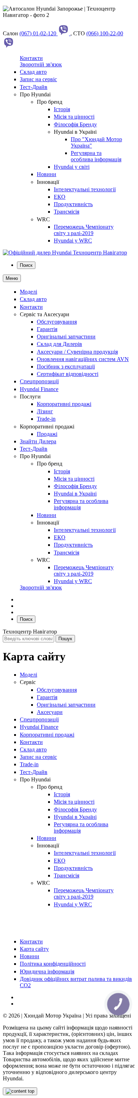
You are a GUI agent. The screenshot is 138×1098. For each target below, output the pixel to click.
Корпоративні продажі (64, 404)
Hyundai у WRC (73, 241)
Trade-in (46, 419)
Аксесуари (50, 712)
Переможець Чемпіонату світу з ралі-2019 (84, 230)
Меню (12, 278)
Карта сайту (34, 949)
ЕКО (59, 197)
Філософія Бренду (75, 124)
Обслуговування (57, 322)
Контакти (31, 58)
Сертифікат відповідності (67, 374)
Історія (62, 109)
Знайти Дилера (38, 441)
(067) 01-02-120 (38, 33)
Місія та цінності (74, 117)
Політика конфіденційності (53, 964)
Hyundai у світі (72, 167)
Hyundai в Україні (75, 494)
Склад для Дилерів (59, 344)
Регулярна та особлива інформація (96, 156)
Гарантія (47, 329)
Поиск (26, 265)
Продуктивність (73, 204)
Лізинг (45, 411)
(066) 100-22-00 (104, 33)
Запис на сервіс (38, 79)
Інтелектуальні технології (85, 189)
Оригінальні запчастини (66, 337)
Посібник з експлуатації (66, 367)
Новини (46, 174)
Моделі (28, 292)
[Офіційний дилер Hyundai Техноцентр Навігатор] (65, 253)
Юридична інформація (47, 971)
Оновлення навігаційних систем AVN (83, 359)
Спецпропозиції (39, 381)
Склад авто (33, 72)
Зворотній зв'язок (41, 64)
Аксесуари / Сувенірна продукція (77, 352)
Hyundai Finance (39, 389)
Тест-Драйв (33, 87)
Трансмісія (66, 212)
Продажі (47, 434)
